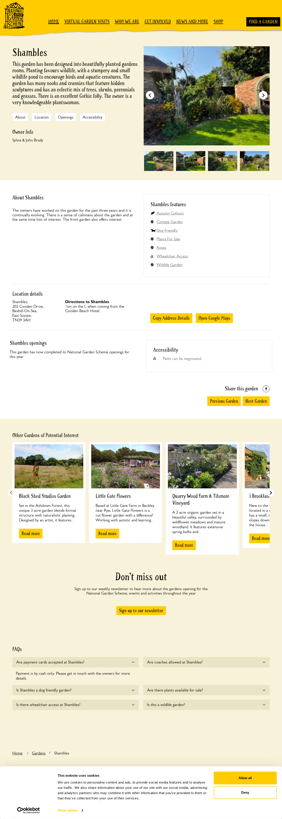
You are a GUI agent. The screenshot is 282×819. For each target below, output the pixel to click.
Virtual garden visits (86, 22)
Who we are (127, 22)
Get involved (158, 22)
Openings (65, 117)
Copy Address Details (171, 318)
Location (42, 117)
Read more (31, 533)
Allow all (245, 778)
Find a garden (263, 22)
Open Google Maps (214, 318)
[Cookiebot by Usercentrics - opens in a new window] (28, 810)
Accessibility (92, 117)
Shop (218, 22)
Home (53, 22)
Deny (245, 792)
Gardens (39, 753)
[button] (263, 95)
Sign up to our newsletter (141, 611)
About (20, 117)
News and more (192, 22)
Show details (68, 810)
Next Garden (256, 401)
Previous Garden (224, 401)
